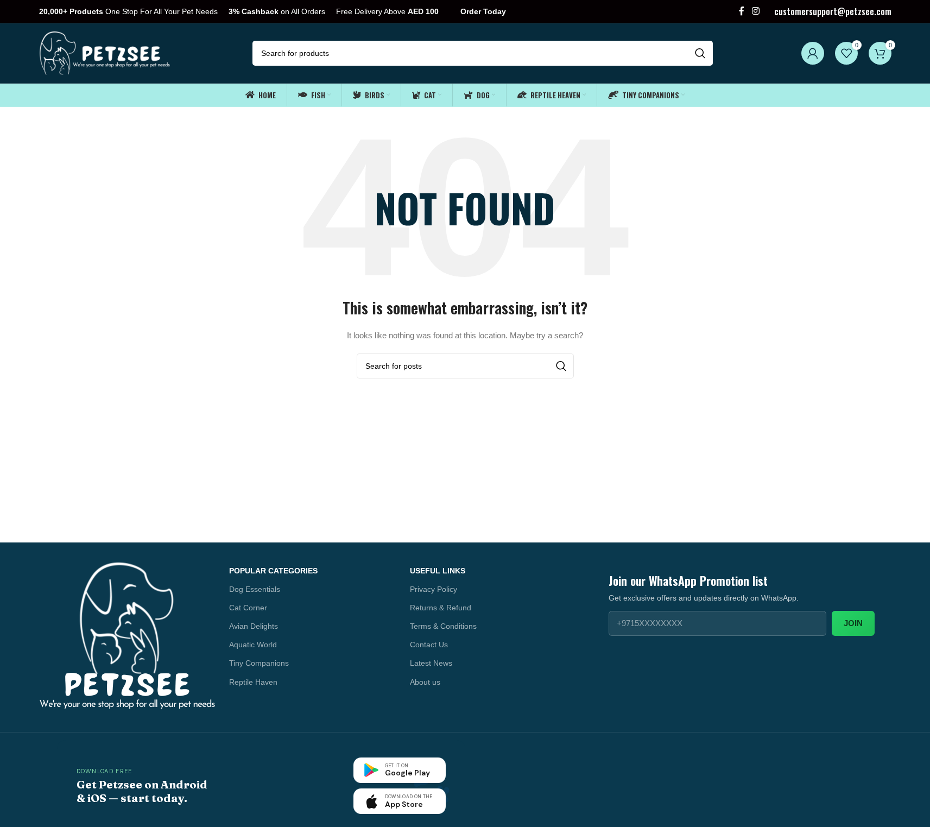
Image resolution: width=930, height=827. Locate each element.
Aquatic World (253, 644)
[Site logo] (105, 52)
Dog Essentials (254, 589)
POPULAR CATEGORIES (273, 570)
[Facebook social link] (741, 11)
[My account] (813, 53)
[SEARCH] (700, 53)
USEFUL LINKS (437, 570)
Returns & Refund (440, 607)
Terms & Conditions (443, 626)
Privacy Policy (433, 589)
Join (853, 623)
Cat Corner (248, 607)
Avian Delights (253, 626)
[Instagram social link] (755, 11)
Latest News (431, 663)
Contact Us (429, 644)
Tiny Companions (259, 663)
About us (425, 682)
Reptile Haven (253, 682)
